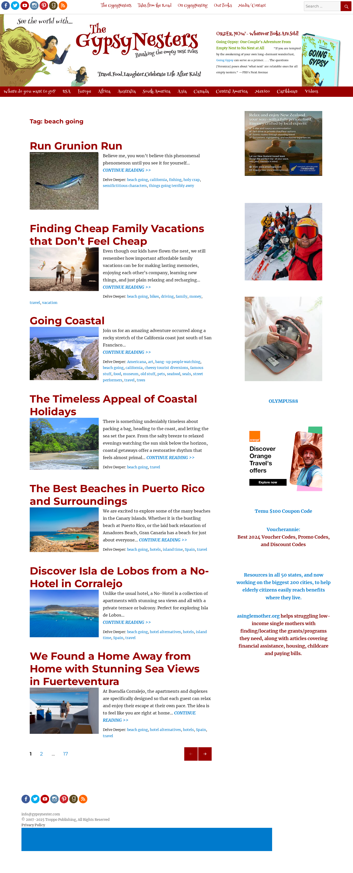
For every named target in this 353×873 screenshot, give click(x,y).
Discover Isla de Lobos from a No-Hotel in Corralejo (119, 577)
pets (161, 374)
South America (156, 91)
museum (131, 374)
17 (67, 754)
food (117, 374)
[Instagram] (34, 5)
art (150, 362)
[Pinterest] (43, 5)
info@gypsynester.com (40, 814)
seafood (173, 374)
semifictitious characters (125, 186)
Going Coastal (67, 320)
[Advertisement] (147, 840)
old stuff (148, 374)
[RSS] (62, 5)
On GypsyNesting (193, 6)
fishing (175, 180)
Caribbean (287, 91)
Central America (232, 91)
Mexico (262, 91)
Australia (127, 91)
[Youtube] (24, 5)
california (158, 180)
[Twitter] (15, 5)
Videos (311, 91)
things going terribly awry (171, 186)
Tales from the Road (154, 6)
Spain (190, 549)
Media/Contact (252, 6)
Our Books (223, 6)
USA (67, 91)
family (181, 296)
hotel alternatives (165, 632)
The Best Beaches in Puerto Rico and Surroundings (117, 494)
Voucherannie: (283, 529)
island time (173, 549)
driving (167, 296)
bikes (154, 296)
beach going (137, 180)
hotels (155, 549)
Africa (104, 91)
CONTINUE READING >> (127, 170)
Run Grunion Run (76, 145)
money (195, 296)
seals (186, 374)
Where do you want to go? (30, 91)
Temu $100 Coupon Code (283, 511)
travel (35, 303)
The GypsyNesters (116, 6)
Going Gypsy (224, 60)
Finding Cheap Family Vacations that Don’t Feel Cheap (117, 234)
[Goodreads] (53, 5)
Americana (136, 362)
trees (141, 380)
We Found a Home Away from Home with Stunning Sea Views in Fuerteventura (114, 669)
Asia (182, 91)
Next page (204, 760)
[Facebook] (5, 5)
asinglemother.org (258, 616)
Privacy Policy (33, 825)
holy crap (191, 180)
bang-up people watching (177, 362)
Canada (201, 91)
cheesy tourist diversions (166, 368)
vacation (49, 303)
